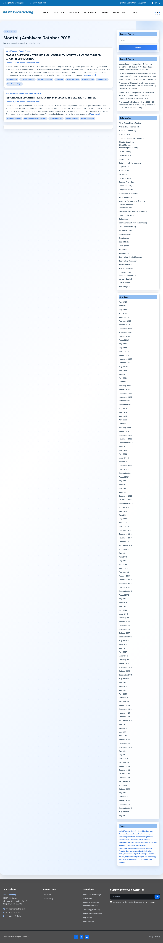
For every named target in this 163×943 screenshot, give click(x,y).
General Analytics (126, 182)
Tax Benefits (124, 253)
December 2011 (125, 804)
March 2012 (123, 796)
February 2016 (125, 701)
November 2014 (125, 747)
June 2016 (123, 686)
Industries (89, 12)
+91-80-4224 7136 (13, 912)
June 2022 (123, 446)
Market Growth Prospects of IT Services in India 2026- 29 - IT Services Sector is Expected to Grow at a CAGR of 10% (136, 95)
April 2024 (123, 378)
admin (22, 63)
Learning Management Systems (132, 201)
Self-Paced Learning (127, 226)
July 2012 (122, 793)
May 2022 (123, 450)
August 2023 (124, 408)
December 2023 (125, 393)
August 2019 (124, 549)
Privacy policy (48, 899)
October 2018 (124, 587)
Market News (119, 12)
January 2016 (124, 705)
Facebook (123, 174)
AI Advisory (87, 899)
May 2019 (122, 561)
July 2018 (122, 599)
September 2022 (126, 443)
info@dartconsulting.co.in (14, 3)
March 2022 (124, 458)
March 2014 (123, 758)
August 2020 (124, 507)
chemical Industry (56, 119)
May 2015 (122, 732)
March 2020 (124, 526)
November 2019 (125, 538)
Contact (135, 12)
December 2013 (125, 770)
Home (45, 12)
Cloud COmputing (126, 142)
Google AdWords (126, 189)
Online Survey (149, 851)
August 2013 (124, 785)
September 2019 (125, 545)
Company (57, 12)
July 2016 (122, 682)
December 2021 (125, 465)
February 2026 (125, 321)
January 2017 (124, 663)
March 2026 (124, 317)
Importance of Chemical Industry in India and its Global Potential (51, 97)
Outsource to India (126, 215)
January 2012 (124, 800)
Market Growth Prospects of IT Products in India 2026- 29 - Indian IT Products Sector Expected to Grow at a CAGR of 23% (136, 67)
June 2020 (123, 515)
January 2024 (124, 389)
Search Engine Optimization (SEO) (133, 223)
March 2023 (124, 423)
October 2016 (124, 671)
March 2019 (123, 568)
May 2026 (123, 309)
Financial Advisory (142, 845)
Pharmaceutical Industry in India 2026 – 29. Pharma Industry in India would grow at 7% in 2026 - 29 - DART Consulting (137, 105)
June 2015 (123, 728)
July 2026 (123, 302)
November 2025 (125, 332)
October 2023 (124, 401)
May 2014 (122, 755)
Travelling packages (14, 84)
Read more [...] (90, 75)
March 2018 (123, 614)
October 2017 (124, 633)
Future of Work (125, 178)
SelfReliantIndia (125, 230)
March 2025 (124, 351)
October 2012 (124, 789)
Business (129, 851)
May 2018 (122, 606)
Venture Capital (125, 279)
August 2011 (124, 812)
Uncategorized (125, 272)
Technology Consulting (128, 147)
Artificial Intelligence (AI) (129, 127)
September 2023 (125, 404)
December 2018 (125, 580)
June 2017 (123, 644)
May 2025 (123, 347)
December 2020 (125, 496)
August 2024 (124, 366)
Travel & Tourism (25, 51)
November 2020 (125, 500)
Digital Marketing (140, 854)
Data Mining (124, 159)
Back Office (144, 848)
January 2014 (124, 766)
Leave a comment (32, 63)
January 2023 (124, 431)
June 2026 (123, 305)
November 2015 (125, 713)
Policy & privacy (154, 937)
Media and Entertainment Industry (133, 211)
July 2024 (123, 370)
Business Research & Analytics (17, 93)
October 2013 (124, 777)
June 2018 (123, 602)
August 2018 (124, 595)
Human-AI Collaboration (129, 193)
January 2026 (124, 325)
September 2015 (125, 720)
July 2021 (122, 481)
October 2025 (124, 336)
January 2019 (124, 576)
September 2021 (125, 473)
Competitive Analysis (137, 840)
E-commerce (124, 170)
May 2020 (123, 519)
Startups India (124, 246)
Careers (104, 12)
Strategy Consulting (126, 854)
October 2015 (124, 716)
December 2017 (125, 625)
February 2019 (125, 572)
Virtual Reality (124, 283)
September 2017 (125, 637)
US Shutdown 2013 (132, 860)
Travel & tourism (88, 80)
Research (122, 860)
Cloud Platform (125, 145)
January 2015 (124, 739)
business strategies (45, 80)
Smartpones (124, 238)
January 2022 (124, 462)
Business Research (27, 80)
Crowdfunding (125, 151)
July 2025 (123, 344)
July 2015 (122, 724)
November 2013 (125, 774)
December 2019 (125, 534)
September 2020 (126, 503)
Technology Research (128, 261)
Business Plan (124, 134)
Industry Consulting (138, 831)
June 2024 (123, 374)
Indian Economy (125, 197)
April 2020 (123, 522)
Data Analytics (125, 155)
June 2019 (123, 557)
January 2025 (124, 355)
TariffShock (123, 249)
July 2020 (123, 511)
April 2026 (123, 313)
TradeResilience (125, 265)
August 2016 (124, 679)
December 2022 (125, 435)
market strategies (87, 119)
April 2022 (123, 454)
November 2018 (125, 583)
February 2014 (125, 762)
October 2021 (124, 469)
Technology (151, 857)
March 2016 (123, 697)
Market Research (12, 51)
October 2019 (124, 541)
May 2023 (123, 416)
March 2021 (123, 492)
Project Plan (131, 845)
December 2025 (125, 328)
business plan (12, 80)
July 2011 (122, 815)
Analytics (130, 837)
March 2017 (123, 656)
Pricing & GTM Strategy (92, 895)
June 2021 (123, 484)
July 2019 (122, 553)
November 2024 (125, 359)
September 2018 (125, 591)
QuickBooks (124, 219)
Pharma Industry (125, 207)
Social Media (124, 242)
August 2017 (124, 640)
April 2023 (123, 420)
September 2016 (125, 675)
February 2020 (125, 530)
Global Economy (125, 186)
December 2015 (125, 709)
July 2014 (122, 751)
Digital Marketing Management (136, 857)
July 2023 (123, 412)
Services (73, 12)
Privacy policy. (150, 902)
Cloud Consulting (146, 860)
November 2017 (125, 629)
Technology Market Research (131, 257)
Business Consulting (127, 130)
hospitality (59, 80)
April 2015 (123, 736)
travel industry (102, 80)
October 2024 (124, 363)
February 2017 (124, 660)
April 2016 (123, 694)
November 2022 (125, 439)
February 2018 (124, 618)
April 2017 (123, 652)
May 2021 (122, 488)
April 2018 (123, 610)
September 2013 (125, 781)
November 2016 (125, 667)
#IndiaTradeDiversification (130, 123)
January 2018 (124, 621)
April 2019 (123, 564)
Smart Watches (125, 234)
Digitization (124, 167)
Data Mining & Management (130, 163)
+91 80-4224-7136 (39, 3)
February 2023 (125, 427)
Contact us (47, 895)
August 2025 (124, 340)
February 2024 (125, 385)
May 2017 (122, 648)
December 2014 (125, 743)
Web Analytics (124, 286)
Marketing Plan (124, 840)
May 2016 (122, 690)
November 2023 (125, 397)
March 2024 (124, 382)
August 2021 (124, 477)
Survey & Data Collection (92, 914)
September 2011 (125, 808)
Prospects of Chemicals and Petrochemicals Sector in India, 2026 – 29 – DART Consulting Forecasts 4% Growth (137, 86)
